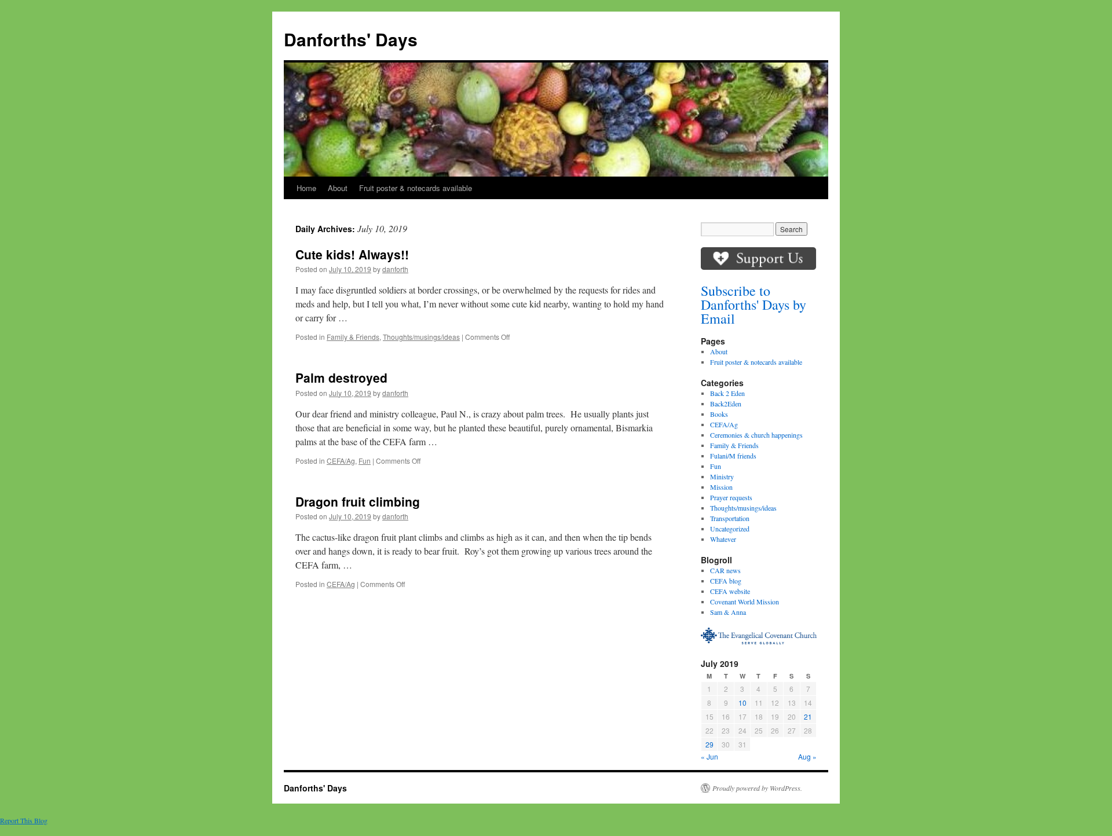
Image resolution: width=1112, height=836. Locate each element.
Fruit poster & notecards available (415, 187)
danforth (395, 269)
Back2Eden (725, 403)
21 (808, 716)
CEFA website (730, 591)
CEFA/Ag (341, 460)
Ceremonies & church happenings (756, 434)
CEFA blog (725, 580)
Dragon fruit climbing (357, 501)
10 (742, 702)
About (338, 187)
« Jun (709, 756)
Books (719, 414)
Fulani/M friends (733, 455)
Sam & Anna (728, 612)
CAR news (725, 570)
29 (709, 744)
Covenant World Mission (744, 601)
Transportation (729, 518)
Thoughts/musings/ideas (421, 337)
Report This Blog (23, 820)
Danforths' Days (351, 39)
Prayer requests (731, 497)
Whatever (723, 539)
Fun (365, 460)
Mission (721, 487)
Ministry (722, 476)
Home (306, 187)
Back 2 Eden (727, 393)
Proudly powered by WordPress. (757, 788)
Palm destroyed (341, 377)
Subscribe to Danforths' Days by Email (753, 304)
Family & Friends (353, 337)
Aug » (807, 756)
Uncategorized (729, 528)
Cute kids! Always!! (352, 254)
